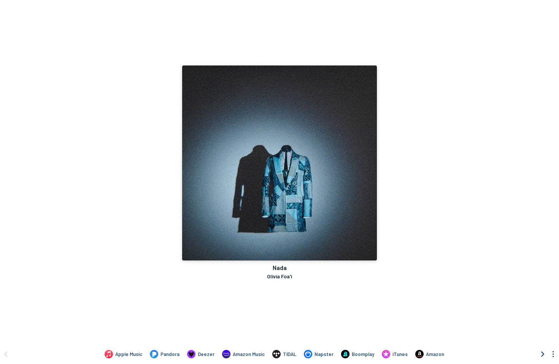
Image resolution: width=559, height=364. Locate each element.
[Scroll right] (543, 354)
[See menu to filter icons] (553, 354)
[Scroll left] (6, 354)
